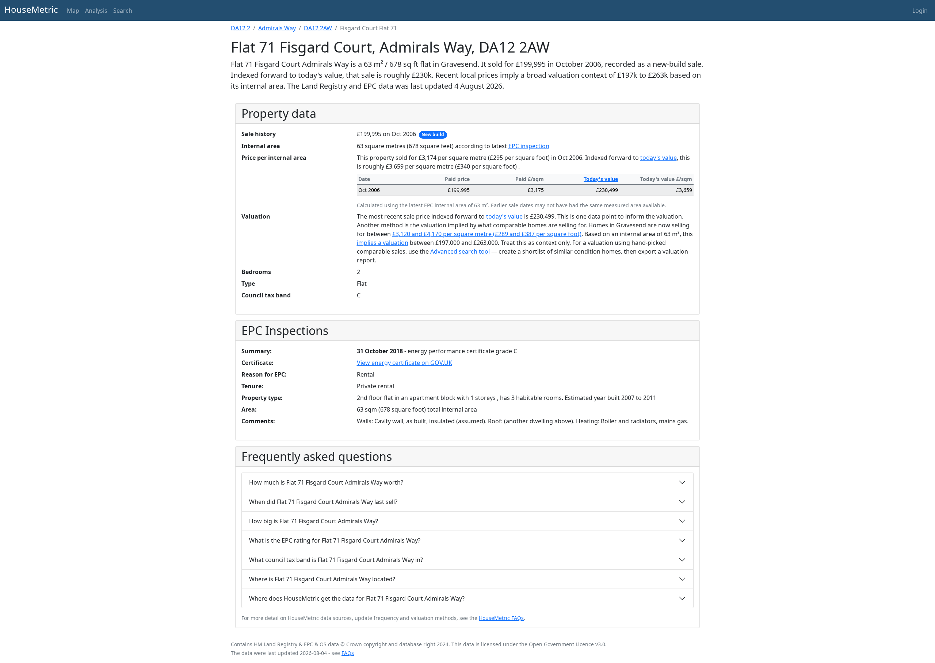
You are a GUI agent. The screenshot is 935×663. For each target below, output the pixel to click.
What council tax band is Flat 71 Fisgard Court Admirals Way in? (336, 560)
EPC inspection (528, 146)
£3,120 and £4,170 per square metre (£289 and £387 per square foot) (486, 234)
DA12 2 (240, 28)
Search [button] (122, 11)
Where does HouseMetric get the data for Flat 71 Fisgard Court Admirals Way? (357, 598)
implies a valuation (382, 243)
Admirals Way (277, 28)
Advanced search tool (460, 251)
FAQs (347, 652)
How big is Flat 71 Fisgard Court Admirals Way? (313, 521)
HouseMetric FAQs (501, 617)
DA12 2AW (318, 28)
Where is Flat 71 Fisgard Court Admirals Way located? (322, 579)
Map (73, 11)
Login (920, 11)
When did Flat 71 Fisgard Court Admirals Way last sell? (323, 502)
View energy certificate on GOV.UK (404, 363)
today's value (658, 158)
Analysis (96, 11)
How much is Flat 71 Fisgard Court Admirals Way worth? (326, 482)
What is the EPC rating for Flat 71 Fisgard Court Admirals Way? (334, 540)
